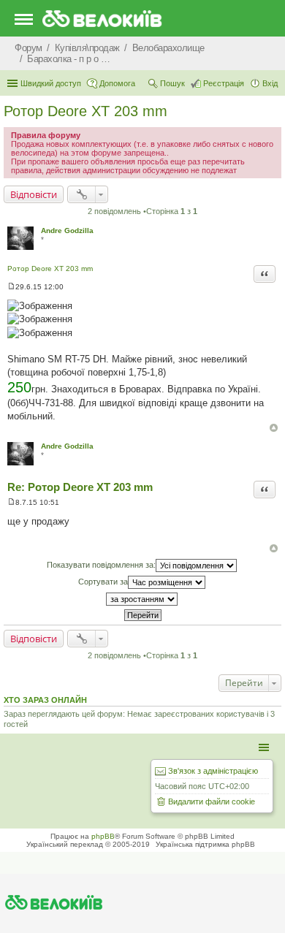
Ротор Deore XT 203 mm (85, 111)
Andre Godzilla (67, 230)
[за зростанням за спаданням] (142, 599)
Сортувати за (103, 581)
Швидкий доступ (50, 83)
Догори (274, 428)
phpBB (103, 836)
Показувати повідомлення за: (101, 564)
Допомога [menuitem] (117, 83)
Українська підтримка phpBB (205, 844)
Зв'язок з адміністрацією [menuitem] (213, 770)
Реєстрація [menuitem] (223, 83)
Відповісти (33, 194)
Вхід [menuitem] (270, 83)
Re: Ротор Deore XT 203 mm (80, 487)
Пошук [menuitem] (172, 83)
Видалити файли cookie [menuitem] (211, 801)
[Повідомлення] (11, 287)
